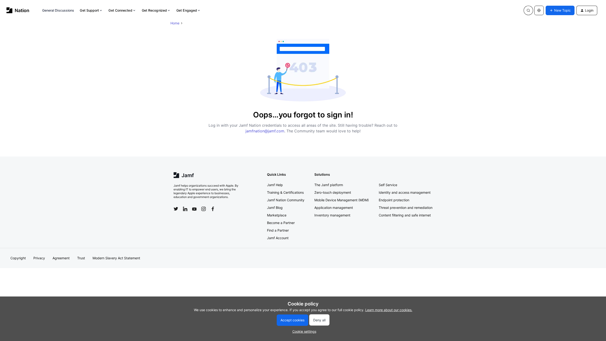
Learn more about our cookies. (388, 310)
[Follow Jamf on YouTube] (194, 209)
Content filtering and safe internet (405, 215)
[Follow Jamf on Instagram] (203, 208)
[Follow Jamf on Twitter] (176, 209)
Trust (81, 258)
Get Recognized (154, 10)
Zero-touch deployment (332, 192)
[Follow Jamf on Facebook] (212, 208)
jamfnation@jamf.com (264, 131)
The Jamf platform (328, 185)
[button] (560, 10)
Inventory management (332, 215)
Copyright (18, 258)
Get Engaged (186, 10)
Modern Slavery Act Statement (116, 258)
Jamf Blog (275, 208)
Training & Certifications (285, 192)
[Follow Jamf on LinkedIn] (185, 208)
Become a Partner (281, 223)
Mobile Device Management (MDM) (341, 200)
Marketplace (276, 215)
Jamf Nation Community (285, 200)
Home (174, 23)
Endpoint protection (394, 200)
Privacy (39, 258)
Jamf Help (275, 185)
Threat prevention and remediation (405, 208)
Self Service (388, 185)
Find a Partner (278, 230)
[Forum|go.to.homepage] (17, 10)
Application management (333, 208)
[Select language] (539, 10)
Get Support (89, 10)
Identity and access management (405, 192)
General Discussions (58, 10)
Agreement (61, 258)
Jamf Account (278, 238)
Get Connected (120, 10)
